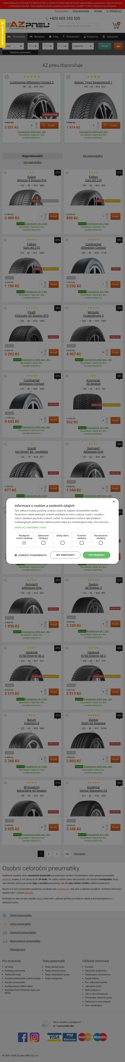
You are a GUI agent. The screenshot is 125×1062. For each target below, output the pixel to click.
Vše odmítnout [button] (65, 554)
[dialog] (62, 531)
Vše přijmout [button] (97, 554)
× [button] (114, 502)
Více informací (101, 522)
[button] (62, 527)
